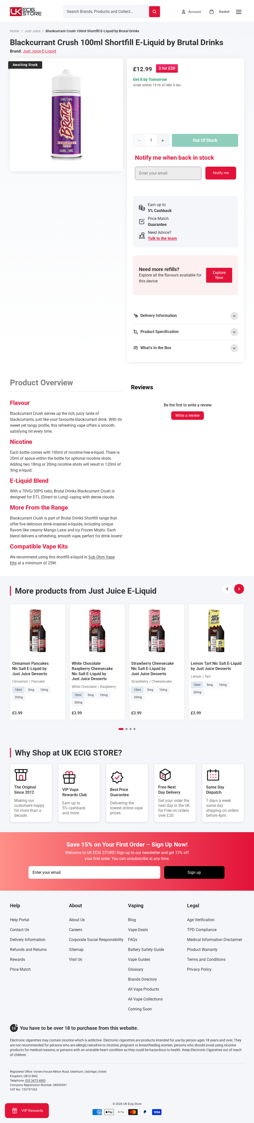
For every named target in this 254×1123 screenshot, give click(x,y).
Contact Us (19, 929)
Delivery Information (27, 939)
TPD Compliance (202, 929)
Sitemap (76, 949)
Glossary (135, 969)
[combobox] (100, 11)
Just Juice (32, 31)
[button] (121, 729)
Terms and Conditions (206, 959)
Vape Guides (139, 959)
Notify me (221, 173)
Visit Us (75, 959)
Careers (75, 929)
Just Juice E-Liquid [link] (39, 51)
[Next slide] (239, 589)
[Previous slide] (227, 589)
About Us (77, 919)
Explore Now (219, 275)
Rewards (17, 959)
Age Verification (201, 919)
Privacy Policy (199, 969)
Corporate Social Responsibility (96, 939)
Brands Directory (142, 979)
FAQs (132, 939)
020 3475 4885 (35, 1080)
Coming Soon (140, 1009)
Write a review (187, 415)
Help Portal (19, 919)
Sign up (194, 872)
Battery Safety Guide (146, 949)
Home (14, 31)
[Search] (154, 11)
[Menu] (238, 11)
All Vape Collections (145, 999)
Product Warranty (202, 949)
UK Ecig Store (132, 1104)
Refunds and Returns (28, 949)
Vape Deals (138, 929)
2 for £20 (167, 68)
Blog (132, 919)
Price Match (20, 969)
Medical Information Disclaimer (214, 939)
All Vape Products (143, 989)
